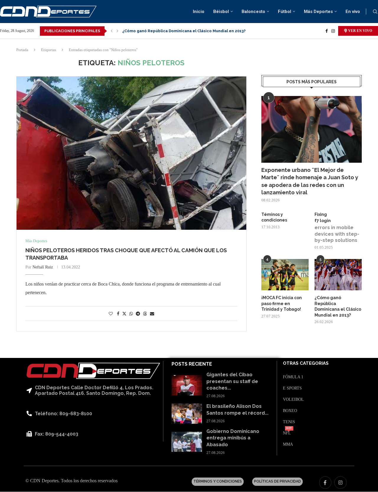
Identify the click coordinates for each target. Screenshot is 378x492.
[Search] (375, 11)
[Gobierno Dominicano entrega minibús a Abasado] (187, 442)
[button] (111, 31)
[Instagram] (333, 31)
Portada (22, 50)
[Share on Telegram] (138, 314)
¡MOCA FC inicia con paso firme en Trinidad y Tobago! (281, 303)
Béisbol (221, 11)
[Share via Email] (152, 314)
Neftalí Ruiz (42, 267)
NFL (287, 433)
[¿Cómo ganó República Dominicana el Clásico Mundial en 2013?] (338, 275)
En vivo (353, 11)
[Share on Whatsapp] (131, 314)
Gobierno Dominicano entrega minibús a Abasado (232, 438)
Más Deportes (318, 11)
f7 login (323, 220)
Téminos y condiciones (274, 217)
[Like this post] (111, 314)
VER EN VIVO (359, 31)
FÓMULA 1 (293, 377)
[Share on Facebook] (118, 314)
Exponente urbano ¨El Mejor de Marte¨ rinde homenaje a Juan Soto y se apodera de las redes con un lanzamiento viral (309, 181)
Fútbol (284, 11)
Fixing (321, 214)
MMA (288, 444)
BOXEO (290, 411)
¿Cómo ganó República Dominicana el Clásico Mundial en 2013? (184, 31)
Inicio (198, 11)
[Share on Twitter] (124, 313)
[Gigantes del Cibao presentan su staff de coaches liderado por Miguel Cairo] (187, 385)
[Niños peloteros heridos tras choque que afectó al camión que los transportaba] (131, 153)
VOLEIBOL (293, 399)
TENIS (289, 422)
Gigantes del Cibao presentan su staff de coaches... (232, 381)
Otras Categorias (306, 363)
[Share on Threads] (145, 313)
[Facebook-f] (325, 482)
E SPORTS (292, 388)
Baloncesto (253, 11)
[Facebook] (326, 31)
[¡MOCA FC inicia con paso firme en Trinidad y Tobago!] (285, 275)
